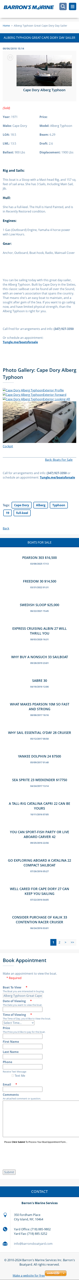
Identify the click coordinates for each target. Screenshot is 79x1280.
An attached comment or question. (22, 1098)
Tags (6, 505)
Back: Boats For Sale (59, 460)
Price (6, 1028)
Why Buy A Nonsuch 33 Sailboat (39, 657)
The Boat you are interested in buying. (23, 991)
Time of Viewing (17, 1015)
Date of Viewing (17, 1001)
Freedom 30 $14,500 (39, 581)
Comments (11, 1095)
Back (6, 528)
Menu (72, 6)
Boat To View (15, 987)
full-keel (22, 513)
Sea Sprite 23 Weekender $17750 (39, 780)
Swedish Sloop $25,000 (39, 605)
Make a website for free (29, 1276)
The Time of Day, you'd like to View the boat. (27, 1018)
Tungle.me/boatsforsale (57, 477)
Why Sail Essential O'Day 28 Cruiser (39, 732)
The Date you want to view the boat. (22, 1005)
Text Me (19, 1076)
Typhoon (58, 505)
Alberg (40, 505)
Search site (63, 6)
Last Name (11, 1052)
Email (10, 1084)
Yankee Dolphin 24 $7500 (39, 756)
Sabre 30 (39, 680)
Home (6, 25)
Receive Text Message (14, 1071)
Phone (7, 1062)
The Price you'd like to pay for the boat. (24, 1032)
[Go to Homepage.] (41, 9)
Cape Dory (21, 505)
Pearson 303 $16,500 (39, 557)
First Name (11, 1042)
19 (7, 513)
